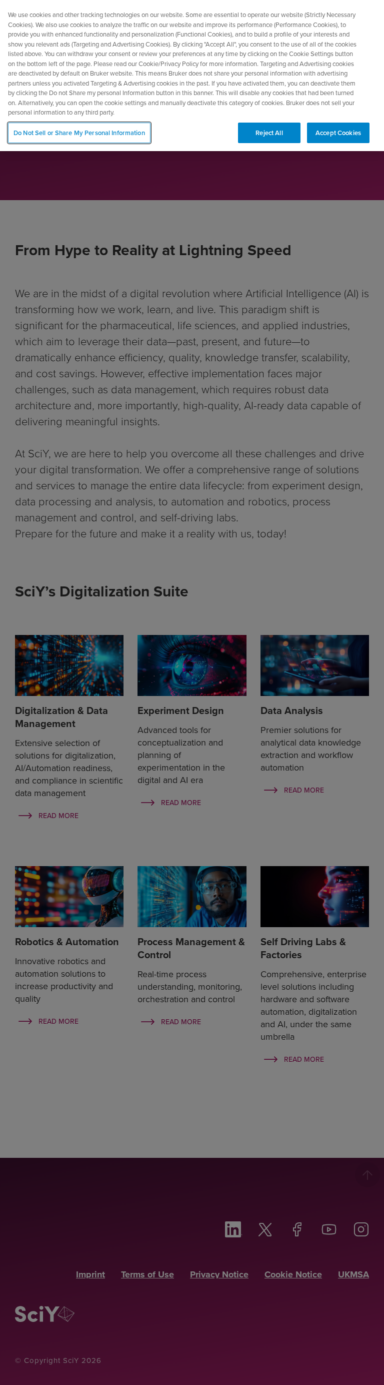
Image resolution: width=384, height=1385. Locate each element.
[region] (192, 75)
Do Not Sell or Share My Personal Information (79, 133)
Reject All (269, 133)
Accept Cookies (338, 133)
